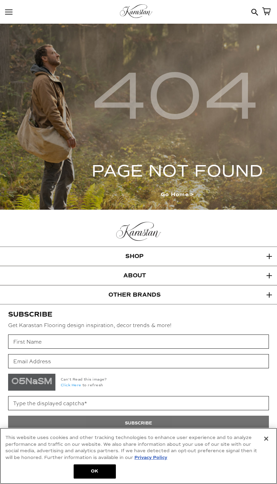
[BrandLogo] (138, 12)
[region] (138, 456)
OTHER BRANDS (134, 294)
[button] (138, 256)
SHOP (134, 256)
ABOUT (134, 275)
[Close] (266, 438)
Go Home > (177, 194)
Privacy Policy (150, 457)
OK (94, 471)
